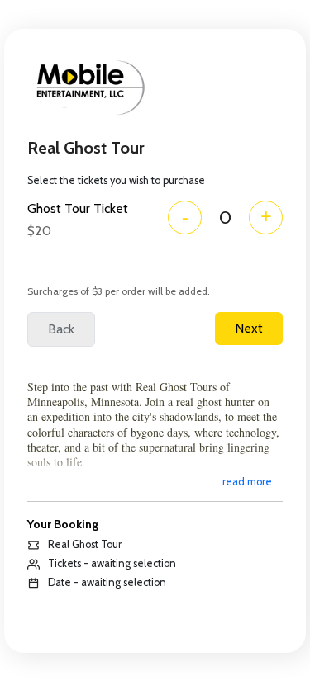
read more (247, 481)
